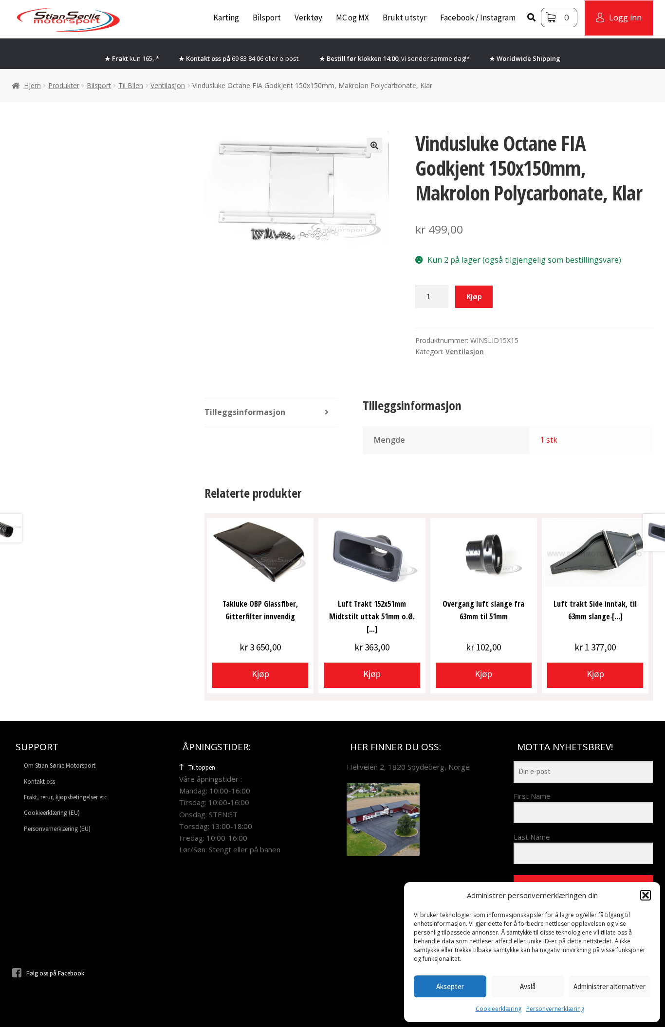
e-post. (289, 58)
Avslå (528, 986)
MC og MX (352, 17)
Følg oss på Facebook (55, 973)
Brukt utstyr (404, 17)
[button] (645, 895)
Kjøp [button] (260, 674)
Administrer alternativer (609, 986)
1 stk (548, 439)
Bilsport (267, 17)
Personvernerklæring (555, 1009)
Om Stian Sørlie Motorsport (59, 765)
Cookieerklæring (498, 1009)
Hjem (32, 85)
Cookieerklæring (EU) (52, 813)
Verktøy (308, 17)
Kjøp (474, 296)
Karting (226, 17)
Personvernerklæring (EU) (57, 829)
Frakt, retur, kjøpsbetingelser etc (65, 797)
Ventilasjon (167, 85)
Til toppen (201, 767)
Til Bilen (130, 85)
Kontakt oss (39, 781)
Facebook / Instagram (478, 17)
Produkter (63, 85)
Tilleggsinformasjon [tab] (244, 412)
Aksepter (450, 986)
